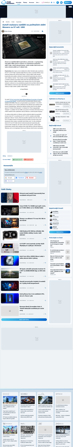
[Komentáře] (42, 31)
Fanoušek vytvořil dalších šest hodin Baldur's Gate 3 (57, 264)
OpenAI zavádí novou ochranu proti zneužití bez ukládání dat (45, 406)
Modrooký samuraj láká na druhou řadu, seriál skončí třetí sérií (27, 411)
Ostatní (12, 21)
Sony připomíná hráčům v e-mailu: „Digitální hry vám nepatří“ (57, 271)
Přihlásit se (68, 2)
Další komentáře (60, 93)
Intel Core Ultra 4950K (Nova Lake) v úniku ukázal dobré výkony (32, 257)
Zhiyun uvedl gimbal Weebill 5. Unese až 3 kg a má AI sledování (63, 436)
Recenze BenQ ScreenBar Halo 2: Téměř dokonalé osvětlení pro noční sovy (32, 308)
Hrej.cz (51, 267)
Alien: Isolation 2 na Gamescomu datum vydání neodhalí (62, 411)
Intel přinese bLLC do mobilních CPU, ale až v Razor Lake (32, 295)
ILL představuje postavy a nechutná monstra (57, 250)
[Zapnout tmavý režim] (61, 2)
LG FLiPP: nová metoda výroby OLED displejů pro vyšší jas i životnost (32, 244)
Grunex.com (53, 274)
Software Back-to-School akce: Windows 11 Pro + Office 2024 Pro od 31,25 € (63, 442)
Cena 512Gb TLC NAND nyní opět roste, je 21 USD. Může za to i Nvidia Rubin (33, 207)
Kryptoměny (18, 21)
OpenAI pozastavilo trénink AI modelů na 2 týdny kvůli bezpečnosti (32, 282)
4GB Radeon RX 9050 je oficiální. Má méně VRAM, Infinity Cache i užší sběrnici (32, 233)
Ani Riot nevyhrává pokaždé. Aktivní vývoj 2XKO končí (27, 416)
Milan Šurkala (8, 31)
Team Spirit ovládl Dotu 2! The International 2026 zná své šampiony (9, 413)
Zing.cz (52, 247)
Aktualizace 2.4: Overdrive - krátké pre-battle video (27, 441)
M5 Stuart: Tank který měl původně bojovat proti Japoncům (27, 436)
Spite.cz (52, 253)
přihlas (26, 172)
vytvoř (40, 172)
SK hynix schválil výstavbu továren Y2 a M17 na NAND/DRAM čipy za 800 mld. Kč (32, 270)
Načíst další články (24, 319)
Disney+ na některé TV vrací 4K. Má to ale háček (32, 219)
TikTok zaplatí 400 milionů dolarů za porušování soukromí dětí (44, 411)
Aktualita (8, 21)
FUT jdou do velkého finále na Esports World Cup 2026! (10, 417)
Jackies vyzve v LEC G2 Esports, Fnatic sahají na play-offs (10, 441)
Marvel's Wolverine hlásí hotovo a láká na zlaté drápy (57, 257)
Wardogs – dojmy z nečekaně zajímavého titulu (63, 416)
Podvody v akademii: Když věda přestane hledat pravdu (45, 416)
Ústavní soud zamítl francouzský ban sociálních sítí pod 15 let (32, 194)
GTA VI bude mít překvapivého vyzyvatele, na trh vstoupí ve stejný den (57, 243)
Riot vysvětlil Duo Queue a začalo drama (9, 435)
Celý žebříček (59, 232)
